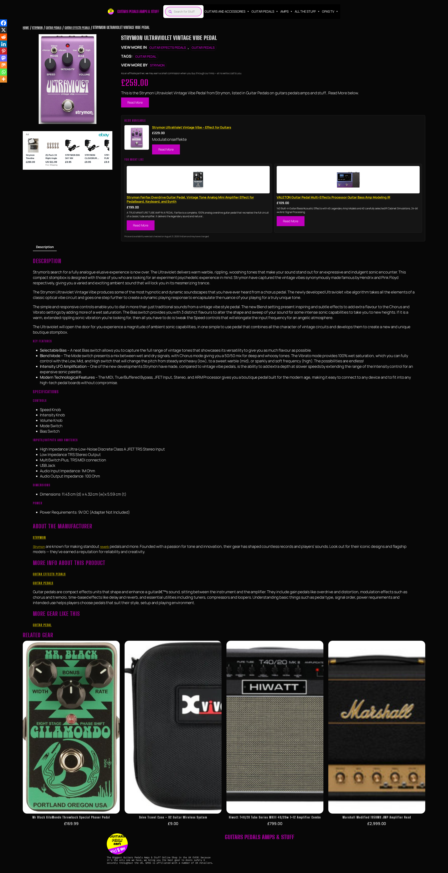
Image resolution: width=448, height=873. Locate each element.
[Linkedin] (3, 44)
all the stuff (305, 11)
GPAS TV (328, 11)
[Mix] (3, 65)
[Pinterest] (3, 51)
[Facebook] (3, 22)
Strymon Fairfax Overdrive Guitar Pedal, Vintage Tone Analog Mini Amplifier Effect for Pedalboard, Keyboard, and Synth (190, 199)
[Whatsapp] (3, 72)
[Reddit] (3, 36)
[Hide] (1, 85)
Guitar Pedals (262, 11)
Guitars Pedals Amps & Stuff (138, 11)
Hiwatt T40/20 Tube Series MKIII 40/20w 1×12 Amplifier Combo (275, 817)
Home (26, 28)
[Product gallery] (67, 79)
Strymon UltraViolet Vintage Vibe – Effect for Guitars (191, 127)
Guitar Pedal (145, 56)
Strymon (37, 28)
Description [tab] (45, 247)
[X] (3, 29)
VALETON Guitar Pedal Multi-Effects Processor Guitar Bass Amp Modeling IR (333, 197)
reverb (104, 546)
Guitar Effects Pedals (77, 28)
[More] (3, 79)
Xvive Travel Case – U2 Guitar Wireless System (173, 817)
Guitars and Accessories (225, 11)
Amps (284, 11)
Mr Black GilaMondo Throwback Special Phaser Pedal (71, 817)
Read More (135, 102)
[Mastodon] (3, 58)
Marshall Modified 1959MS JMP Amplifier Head (376, 817)
